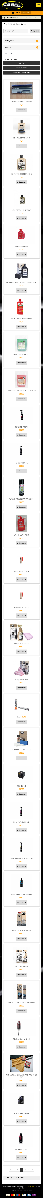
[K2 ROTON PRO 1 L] (21, 415)
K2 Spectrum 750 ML (21, 643)
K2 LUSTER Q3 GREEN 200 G (21, 174)
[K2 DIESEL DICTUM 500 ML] (21, 919)
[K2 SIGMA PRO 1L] (21, 1138)
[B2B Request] (21, 17)
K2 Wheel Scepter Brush (21, 1039)
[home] (4, 24)
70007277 (31, 1186)
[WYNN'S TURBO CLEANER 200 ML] (21, 487)
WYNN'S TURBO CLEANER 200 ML (21, 499)
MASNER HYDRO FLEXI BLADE (21, 102)
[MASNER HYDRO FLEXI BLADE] (21, 90)
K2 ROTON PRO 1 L (21, 427)
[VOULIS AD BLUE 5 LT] (21, 523)
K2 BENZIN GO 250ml (21, 571)
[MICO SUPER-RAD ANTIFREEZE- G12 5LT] (21, 379)
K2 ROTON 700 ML (21, 967)
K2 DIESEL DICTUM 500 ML (21, 931)
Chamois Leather (21, 68)
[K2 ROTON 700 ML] (21, 955)
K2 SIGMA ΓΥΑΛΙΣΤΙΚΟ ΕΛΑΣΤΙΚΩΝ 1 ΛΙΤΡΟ (21, 282)
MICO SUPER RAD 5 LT (22, 355)
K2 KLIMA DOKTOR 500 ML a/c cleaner (21, 1003)
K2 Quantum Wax (21, 680)
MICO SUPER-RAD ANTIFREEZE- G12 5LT (21, 391)
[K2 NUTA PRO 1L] (21, 451)
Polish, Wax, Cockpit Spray (21, 72)
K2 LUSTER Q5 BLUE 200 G (21, 210)
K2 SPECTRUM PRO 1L (21, 822)
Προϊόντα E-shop (13, 24)
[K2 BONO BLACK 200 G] (21, 126)
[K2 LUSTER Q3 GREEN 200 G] (21, 162)
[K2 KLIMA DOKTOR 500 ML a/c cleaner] (21, 991)
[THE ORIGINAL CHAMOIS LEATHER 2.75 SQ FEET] (21, 1063)
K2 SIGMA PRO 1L (21, 1149)
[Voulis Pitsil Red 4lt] (21, 235)
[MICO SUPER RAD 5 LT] (21, 343)
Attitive (21, 63)
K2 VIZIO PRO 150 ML (21, 1113)
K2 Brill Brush (21, 786)
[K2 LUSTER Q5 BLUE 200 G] (21, 198)
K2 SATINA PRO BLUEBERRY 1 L (21, 858)
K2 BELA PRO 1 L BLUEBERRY (21, 894)
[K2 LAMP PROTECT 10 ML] (21, 738)
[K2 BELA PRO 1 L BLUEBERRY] (21, 883)
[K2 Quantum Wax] (21, 668)
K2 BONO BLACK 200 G (21, 138)
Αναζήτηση (35, 31)
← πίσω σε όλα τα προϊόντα (14, 1178)
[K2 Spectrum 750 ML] (21, 632)
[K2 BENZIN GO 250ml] (21, 560)
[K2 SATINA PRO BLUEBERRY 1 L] (21, 847)
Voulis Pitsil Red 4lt (21, 246)
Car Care (23, 24)
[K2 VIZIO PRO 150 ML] (21, 1102)
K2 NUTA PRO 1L (22, 463)
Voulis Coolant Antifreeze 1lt (21, 319)
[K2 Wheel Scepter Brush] (21, 1027)
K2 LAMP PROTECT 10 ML (21, 750)
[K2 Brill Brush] (21, 774)
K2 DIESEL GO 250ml (21, 607)
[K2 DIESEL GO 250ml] (21, 596)
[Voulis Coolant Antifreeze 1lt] (21, 307)
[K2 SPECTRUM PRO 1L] (21, 810)
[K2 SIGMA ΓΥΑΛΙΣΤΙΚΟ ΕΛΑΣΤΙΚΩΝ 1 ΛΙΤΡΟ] (21, 271)
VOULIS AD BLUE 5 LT (21, 535)
